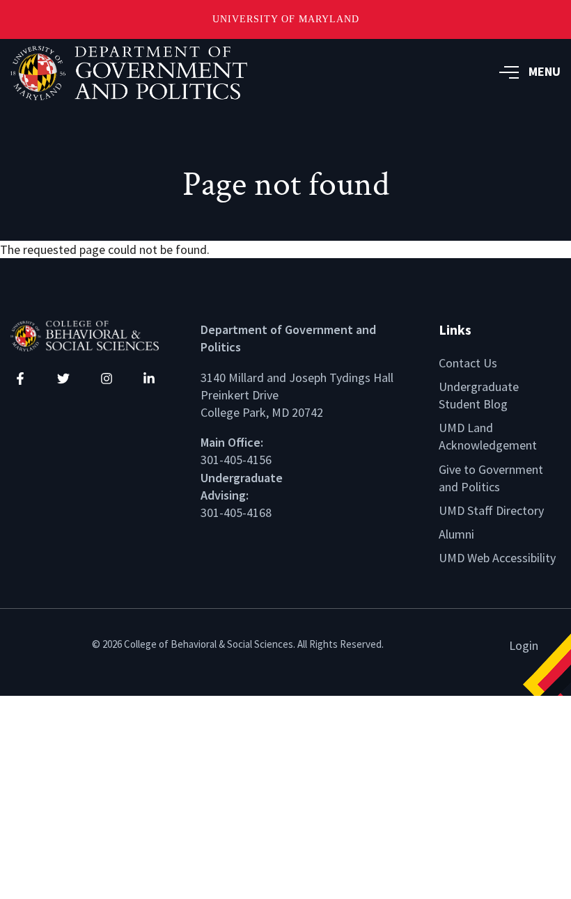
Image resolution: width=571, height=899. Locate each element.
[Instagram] (106, 378)
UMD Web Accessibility (497, 558)
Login (523, 645)
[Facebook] (20, 378)
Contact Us (468, 363)
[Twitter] (63, 378)
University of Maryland (285, 19)
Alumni (456, 534)
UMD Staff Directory (491, 510)
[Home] (95, 334)
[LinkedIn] (149, 378)
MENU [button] (545, 71)
